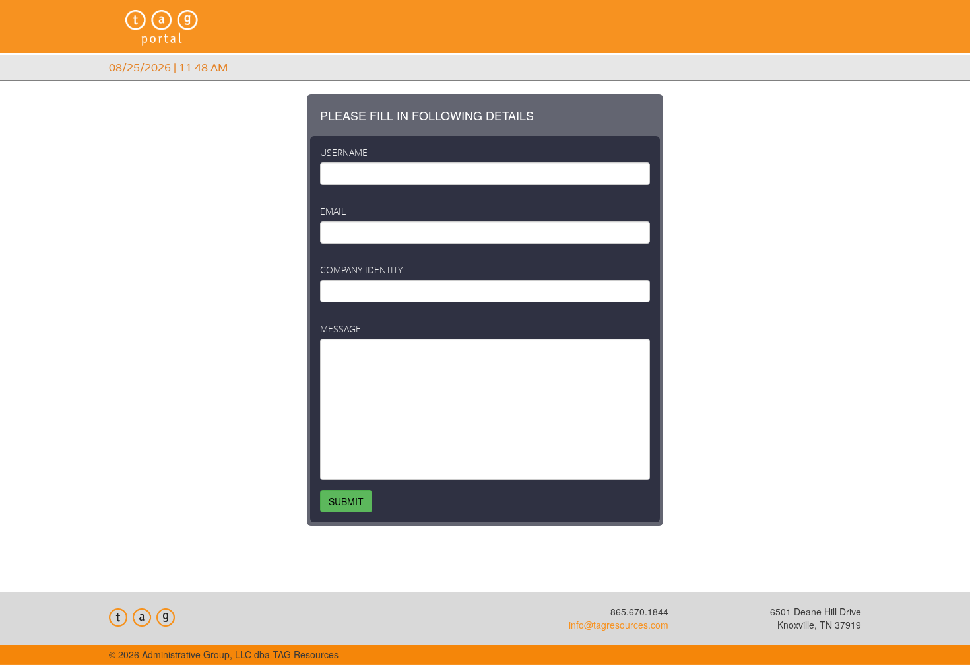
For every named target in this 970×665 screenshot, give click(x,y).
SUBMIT (346, 501)
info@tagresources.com (618, 624)
